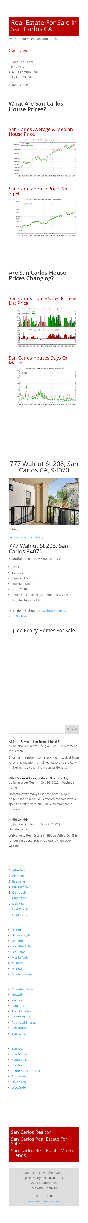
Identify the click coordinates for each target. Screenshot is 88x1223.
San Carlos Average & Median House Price (41, 131)
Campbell (19, 892)
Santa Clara (20, 1060)
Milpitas (17, 969)
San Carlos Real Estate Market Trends (43, 1152)
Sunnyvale (19, 1076)
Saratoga (18, 1065)
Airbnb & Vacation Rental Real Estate (38, 741)
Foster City (19, 915)
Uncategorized (19, 829)
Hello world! (18, 820)
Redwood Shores (24, 1022)
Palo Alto (18, 1006)
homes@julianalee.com (44, 1201)
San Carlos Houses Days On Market (39, 359)
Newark (17, 995)
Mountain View (22, 989)
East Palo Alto (21, 909)
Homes (22, 50)
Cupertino (19, 898)
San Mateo (19, 1054)
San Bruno (19, 1028)
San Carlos (19, 1033)
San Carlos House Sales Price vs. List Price (44, 300)
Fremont (18, 930)
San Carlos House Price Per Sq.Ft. (38, 190)
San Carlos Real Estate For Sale (39, 1141)
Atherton (18, 870)
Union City (19, 1082)
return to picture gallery (26, 537)
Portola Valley (21, 1011)
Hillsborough (21, 935)
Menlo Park (20, 957)
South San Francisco (26, 1071)
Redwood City (21, 1017)
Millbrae (18, 963)
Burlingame (20, 887)
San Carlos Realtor (31, 1132)
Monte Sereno (22, 974)
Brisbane (18, 881)
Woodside (19, 1087)
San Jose (18, 1048)
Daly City (18, 904)
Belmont (18, 876)
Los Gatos (18, 952)
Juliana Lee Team (25, 746)
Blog (12, 50)
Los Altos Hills (21, 946)
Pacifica (17, 1000)
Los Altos (18, 941)
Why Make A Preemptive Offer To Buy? (39, 778)
